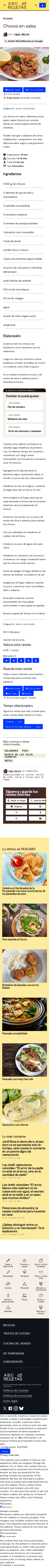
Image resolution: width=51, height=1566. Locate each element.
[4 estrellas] (28, 660)
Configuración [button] (8, 1447)
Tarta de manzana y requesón (24, 431)
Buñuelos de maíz (17, 419)
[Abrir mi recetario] (42, 5)
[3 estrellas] (21, 660)
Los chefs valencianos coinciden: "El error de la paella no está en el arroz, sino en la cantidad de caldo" (22, 1169)
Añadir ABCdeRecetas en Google (25, 41)
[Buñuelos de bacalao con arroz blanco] (24, 966)
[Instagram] (16, 818)
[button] (4, 5)
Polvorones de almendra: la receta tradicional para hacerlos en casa (24, 1211)
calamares (11, 750)
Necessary (7, 1507)
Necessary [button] (6, 1503)
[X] (16, 812)
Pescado (8, 18)
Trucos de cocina (16, 1333)
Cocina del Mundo (17, 1343)
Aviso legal (10, 1401)
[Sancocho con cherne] (24, 1105)
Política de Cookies (16, 1390)
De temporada (13, 1353)
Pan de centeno (16, 407)
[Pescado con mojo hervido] (24, 1060)
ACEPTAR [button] (22, 1447)
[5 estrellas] (35, 660)
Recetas (9, 1325)
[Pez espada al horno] (24, 920)
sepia (8, 760)
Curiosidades (13, 1361)
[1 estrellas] (6, 660)
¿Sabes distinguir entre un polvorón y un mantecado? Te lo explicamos (23, 1228)
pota (25, 750)
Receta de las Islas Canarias (19, 756)
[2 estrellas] (13, 660)
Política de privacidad (17, 1396)
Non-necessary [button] (8, 1533)
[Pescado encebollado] (24, 1014)
